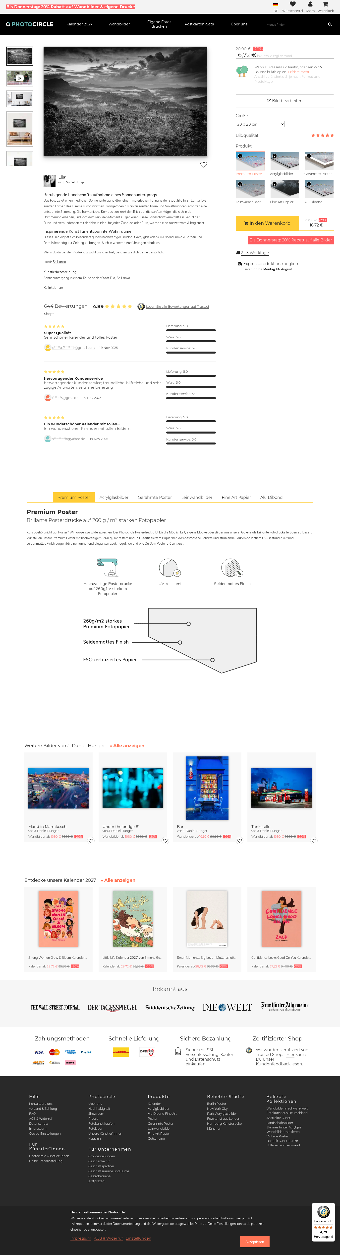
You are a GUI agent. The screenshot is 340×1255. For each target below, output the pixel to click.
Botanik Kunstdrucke (282, 1141)
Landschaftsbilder (280, 1123)
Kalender (154, 1104)
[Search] (330, 24)
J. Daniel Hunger (74, 182)
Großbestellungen (101, 1156)
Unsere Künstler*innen (105, 1133)
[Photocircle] (30, 24)
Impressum (38, 1128)
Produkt (244, 146)
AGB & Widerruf (40, 1118)
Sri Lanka (59, 262)
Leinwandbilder (159, 1128)
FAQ (32, 1113)
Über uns (95, 1104)
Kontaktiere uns (41, 1104)
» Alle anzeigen (127, 745)
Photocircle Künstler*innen (49, 1156)
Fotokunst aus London (223, 1118)
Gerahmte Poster (160, 1123)
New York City (217, 1108)
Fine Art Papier (159, 1133)
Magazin (94, 1138)
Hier (290, 1054)
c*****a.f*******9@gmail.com (73, 348)
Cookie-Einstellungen (45, 1133)
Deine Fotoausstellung (45, 1161)
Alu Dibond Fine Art (162, 1113)
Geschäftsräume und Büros (108, 1171)
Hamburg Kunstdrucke (224, 1123)
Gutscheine (156, 1138)
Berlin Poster (216, 1104)
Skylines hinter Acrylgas (284, 1127)
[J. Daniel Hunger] (50, 181)
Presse (93, 1118)
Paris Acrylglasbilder (222, 1113)
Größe (242, 115)
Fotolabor (95, 1128)
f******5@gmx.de (65, 398)
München (214, 1128)
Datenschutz (38, 1123)
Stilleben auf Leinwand (283, 1145)
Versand (286, 56)
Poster (153, 1118)
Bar (180, 826)
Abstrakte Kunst (278, 1118)
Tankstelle (260, 826)
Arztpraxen (96, 1181)
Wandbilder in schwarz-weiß (287, 1108)
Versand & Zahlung (43, 1108)
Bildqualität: (247, 135)
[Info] (240, 155)
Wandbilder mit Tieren (283, 1132)
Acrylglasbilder (159, 1108)
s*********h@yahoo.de (68, 439)
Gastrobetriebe (99, 1176)
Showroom (96, 1113)
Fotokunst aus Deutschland (287, 1113)
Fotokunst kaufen (101, 1123)
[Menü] (332, 1206)
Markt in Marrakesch (47, 826)
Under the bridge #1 (121, 826)
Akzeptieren (254, 1242)
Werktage (255, 252)
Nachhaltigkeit (99, 1108)
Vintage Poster (277, 1136)
